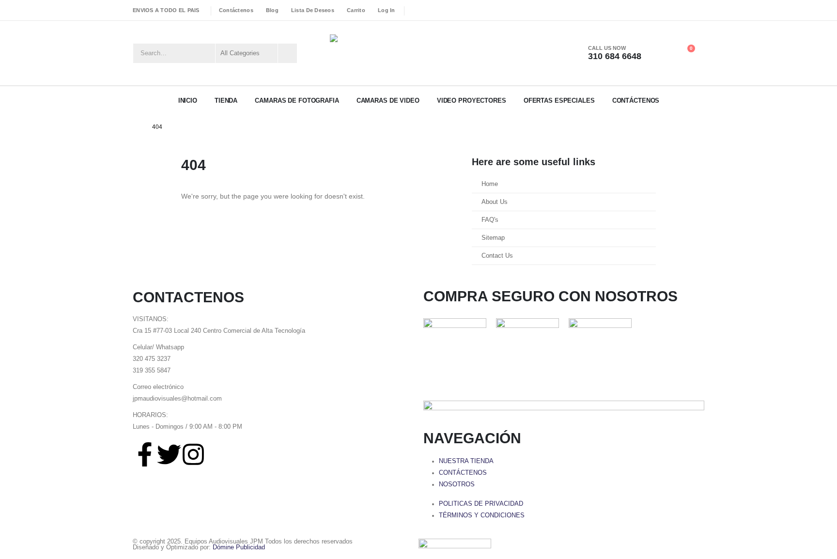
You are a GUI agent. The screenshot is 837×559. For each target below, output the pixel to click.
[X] (428, 10)
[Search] (287, 53)
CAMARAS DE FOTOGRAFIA (297, 100)
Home (489, 184)
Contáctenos (236, 10)
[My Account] (662, 53)
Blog (272, 10)
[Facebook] (414, 10)
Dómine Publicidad (239, 547)
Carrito (356, 10)
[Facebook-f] (145, 454)
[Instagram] (442, 10)
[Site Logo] (378, 53)
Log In (386, 10)
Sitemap (493, 237)
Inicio (187, 100)
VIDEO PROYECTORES (471, 100)
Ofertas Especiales (559, 100)
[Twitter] (169, 454)
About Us (494, 202)
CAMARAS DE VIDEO (387, 100)
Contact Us (497, 255)
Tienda (226, 100)
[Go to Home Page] (136, 127)
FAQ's (489, 220)
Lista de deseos (312, 10)
